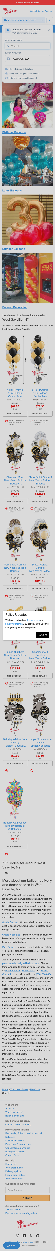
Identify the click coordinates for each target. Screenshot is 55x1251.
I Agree (43, 635)
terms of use (33, 620)
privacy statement (14, 623)
